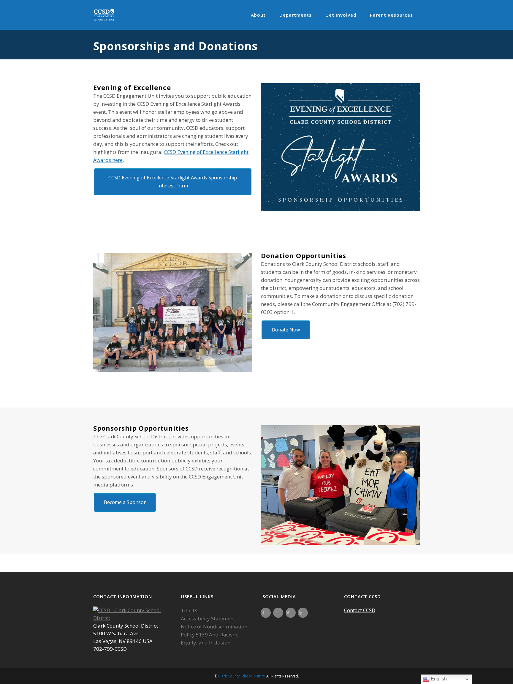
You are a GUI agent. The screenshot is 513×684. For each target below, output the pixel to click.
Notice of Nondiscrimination (214, 626)
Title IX (189, 610)
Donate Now (286, 329)
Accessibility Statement (208, 618)
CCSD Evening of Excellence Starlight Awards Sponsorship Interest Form (172, 181)
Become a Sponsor (125, 502)
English (438, 678)
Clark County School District (241, 676)
